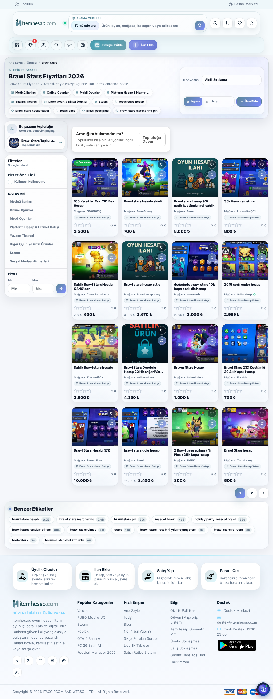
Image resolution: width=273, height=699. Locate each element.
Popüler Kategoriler (95, 602)
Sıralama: (191, 79)
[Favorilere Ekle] (111, 164)
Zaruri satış (244, 460)
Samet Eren (94, 460)
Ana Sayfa (16, 63)
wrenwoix (193, 294)
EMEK (191, 460)
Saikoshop (244, 294)
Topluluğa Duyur (152, 139)
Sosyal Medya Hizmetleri (29, 261)
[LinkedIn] (52, 660)
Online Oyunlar (21, 210)
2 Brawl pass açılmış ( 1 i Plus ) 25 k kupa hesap (192, 452)
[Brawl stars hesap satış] (145, 260)
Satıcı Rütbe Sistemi (140, 652)
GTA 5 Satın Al (89, 638)
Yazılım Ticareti (22, 236)
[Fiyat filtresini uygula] (61, 288)
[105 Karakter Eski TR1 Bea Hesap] (95, 177)
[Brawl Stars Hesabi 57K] (95, 426)
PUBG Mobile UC (91, 617)
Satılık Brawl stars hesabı (93, 367)
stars (122, 530)
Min (10, 280)
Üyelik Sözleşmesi (185, 641)
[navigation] (136, 45)
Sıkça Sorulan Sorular (141, 638)
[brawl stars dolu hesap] (145, 426)
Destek (223, 602)
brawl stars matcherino (81, 519)
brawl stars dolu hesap (142, 450)
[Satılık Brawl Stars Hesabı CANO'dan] (95, 260)
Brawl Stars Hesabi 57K (92, 450)
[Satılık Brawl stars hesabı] (95, 343)
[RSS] (17, 672)
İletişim (129, 617)
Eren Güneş (144, 211)
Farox (191, 211)
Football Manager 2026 (96, 652)
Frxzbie (242, 377)
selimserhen (145, 377)
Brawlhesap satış (148, 294)
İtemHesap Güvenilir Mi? (187, 631)
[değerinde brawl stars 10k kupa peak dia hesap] (195, 260)
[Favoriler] (239, 23)
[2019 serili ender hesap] (245, 260)
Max (35, 280)
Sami (140, 460)
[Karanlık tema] (215, 23)
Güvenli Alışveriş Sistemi (184, 619)
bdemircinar (195, 377)
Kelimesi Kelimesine (29, 181)
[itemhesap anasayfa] (41, 23)
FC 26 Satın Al (89, 645)
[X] (28, 660)
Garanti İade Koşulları (187, 655)
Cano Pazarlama (98, 294)
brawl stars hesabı (30, 519)
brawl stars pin (129, 519)
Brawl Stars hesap (238, 450)
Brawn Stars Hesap (189, 367)
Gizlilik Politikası (183, 610)
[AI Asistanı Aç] (263, 689)
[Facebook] (17, 660)
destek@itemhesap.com (237, 622)
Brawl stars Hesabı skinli (143, 201)
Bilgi (174, 602)
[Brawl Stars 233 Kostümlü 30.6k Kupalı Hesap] (245, 343)
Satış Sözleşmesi (184, 648)
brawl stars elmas (87, 530)
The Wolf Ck (95, 377)
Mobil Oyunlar (21, 219)
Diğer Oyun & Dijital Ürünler (31, 244)
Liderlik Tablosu (136, 645)
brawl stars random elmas (36, 530)
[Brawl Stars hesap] (245, 426)
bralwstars (23, 540)
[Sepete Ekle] (111, 174)
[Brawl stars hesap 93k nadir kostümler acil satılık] (195, 177)
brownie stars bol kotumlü (68, 540)
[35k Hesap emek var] (245, 177)
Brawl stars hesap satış (142, 284)
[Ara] (200, 25)
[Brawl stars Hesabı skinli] (145, 177)
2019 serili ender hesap (242, 284)
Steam (15, 253)
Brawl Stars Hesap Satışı (94, 217)
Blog (127, 624)
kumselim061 (246, 211)
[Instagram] (40, 660)
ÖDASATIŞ (94, 211)
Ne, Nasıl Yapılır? (137, 631)
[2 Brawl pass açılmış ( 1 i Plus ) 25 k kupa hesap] (195, 426)
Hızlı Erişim (134, 602)
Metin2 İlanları (21, 201)
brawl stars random (232, 530)
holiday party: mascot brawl (220, 519)
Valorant (84, 610)
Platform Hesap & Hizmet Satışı (34, 227)
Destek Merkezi (236, 610)
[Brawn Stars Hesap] (195, 343)
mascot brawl (169, 519)
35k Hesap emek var (240, 201)
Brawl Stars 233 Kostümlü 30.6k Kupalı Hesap (244, 369)
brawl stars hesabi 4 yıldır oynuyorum (172, 530)
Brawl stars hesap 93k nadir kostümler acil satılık (194, 203)
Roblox (83, 631)
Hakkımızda (179, 662)
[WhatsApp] (64, 660)
